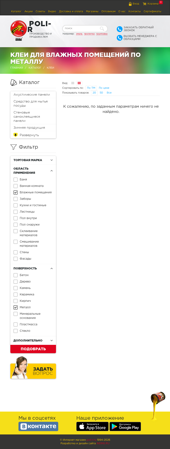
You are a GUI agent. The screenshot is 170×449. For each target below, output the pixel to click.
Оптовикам (108, 11)
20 (94, 93)
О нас (122, 11)
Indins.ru (103, 443)
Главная (16, 68)
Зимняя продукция (29, 128)
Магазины (92, 11)
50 (101, 93)
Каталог (16, 11)
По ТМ (91, 88)
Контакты (135, 11)
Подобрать (33, 349)
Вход (136, 4)
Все (109, 93)
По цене (104, 88)
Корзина (153, 4)
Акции (28, 11)
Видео (52, 11)
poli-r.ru (91, 440)
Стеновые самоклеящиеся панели (26, 117)
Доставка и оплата (71, 11)
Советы (40, 11)
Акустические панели (31, 94)
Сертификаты (152, 11)
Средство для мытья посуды (30, 103)
